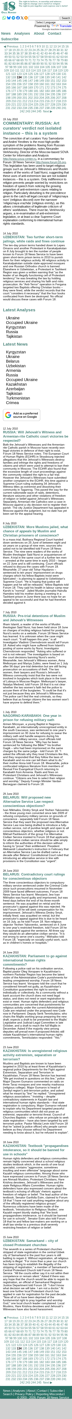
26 (42, 50)
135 (24, 77)
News (6, 33)
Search (7, 1394)
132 (8, 77)
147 (30, 80)
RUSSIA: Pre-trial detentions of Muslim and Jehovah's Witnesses (34, 618)
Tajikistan (14, 336)
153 (64, 80)
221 (13, 104)
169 (30, 87)
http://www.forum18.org (51, 162)
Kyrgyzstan (16, 327)
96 (66, 63)
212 (24, 101)
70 (26, 60)
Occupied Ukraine (22, 322)
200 (19, 97)
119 (60, 70)
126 (36, 74)
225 (36, 104)
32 (66, 50)
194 (47, 94)
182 (41, 91)
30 (58, 50)
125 (30, 74)
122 (13, 74)
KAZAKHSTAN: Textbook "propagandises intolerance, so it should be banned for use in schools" (35, 1150)
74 (42, 60)
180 (30, 91)
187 (8, 94)
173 (52, 87)
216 (47, 101)
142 (64, 77)
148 (36, 80)
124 (24, 74)
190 (24, 94)
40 (34, 53)
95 (62, 63)
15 (63, 46)
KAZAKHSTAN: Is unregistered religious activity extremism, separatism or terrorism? (35, 1055)
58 (42, 56)
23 (30, 50)
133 (13, 77)
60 (50, 56)
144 (13, 80)
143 (8, 80)
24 (34, 50)
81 (6, 63)
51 (14, 56)
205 (47, 97)
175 (64, 87)
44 (50, 53)
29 (54, 50)
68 (18, 60)
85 (22, 63)
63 (62, 56)
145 (19, 80)
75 (46, 60)
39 (30, 53)
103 (36, 67)
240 (58, 108)
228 (52, 104)
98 (10, 67)
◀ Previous (11, 46)
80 (66, 60)
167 (19, 87)
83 (14, 63)
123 (19, 74)
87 (30, 63)
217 (52, 101)
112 (22, 70)
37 (22, 53)
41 (38, 53)
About (39, 33)
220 (8, 104)
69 (22, 60)
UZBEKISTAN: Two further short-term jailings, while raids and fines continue (33, 239)
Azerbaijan (15, 389)
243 (27, 111)
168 (24, 87)
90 (42, 63)
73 (38, 60)
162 (52, 84)
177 (13, 91)
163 (58, 84)
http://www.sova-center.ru (19, 158)
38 (26, 53)
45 (54, 53)
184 (52, 91)
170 (36, 87)
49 (6, 56)
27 (46, 50)
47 (62, 53)
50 (10, 56)
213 (30, 101)
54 (26, 56)
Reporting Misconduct (50, 1394)
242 (22, 111)
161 (47, 84)
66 (10, 60)
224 (30, 104)
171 (41, 87)
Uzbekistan (16, 366)
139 (47, 77)
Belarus (12, 361)
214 (36, 101)
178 (19, 91)
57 (38, 56)
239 (52, 108)
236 (36, 108)
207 (58, 97)
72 (34, 60)
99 (14, 67)
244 (33, 111)
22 (26, 50)
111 (17, 70)
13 (55, 46)
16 (67, 46)
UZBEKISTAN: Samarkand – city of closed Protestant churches (30, 1243)
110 (12, 70)
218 (58, 101)
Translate (66, 26)
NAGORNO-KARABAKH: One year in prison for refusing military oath (32, 718)
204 (41, 97)
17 (6, 50)
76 (50, 60)
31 (62, 50)
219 (64, 101)
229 (58, 104)
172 (47, 87)
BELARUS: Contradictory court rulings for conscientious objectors (34, 876)
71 (30, 60)
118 (55, 70)
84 (18, 63)
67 (14, 60)
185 (58, 91)
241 (64, 108)
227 (47, 104)
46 (58, 53)
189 (19, 94)
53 (22, 56)
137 (36, 77)
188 (13, 94)
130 (58, 74)
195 (52, 94)
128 (47, 74)
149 (41, 80)
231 (8, 108)
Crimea (12, 402)
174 (58, 87)
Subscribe (10, 39)
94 (58, 63)
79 (62, 60)
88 (34, 63)
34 (10, 53)
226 (41, 104)
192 (36, 94)
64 (66, 56)
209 (8, 101)
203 (36, 97)
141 (58, 77)
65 (6, 60)
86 (26, 63)
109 (6, 70)
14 (59, 46)
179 (24, 91)
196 (58, 94)
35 (14, 53)
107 (58, 67)
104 (42, 67)
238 (47, 108)
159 (36, 84)
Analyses (22, 33)
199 (13, 97)
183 (47, 91)
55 (30, 56)
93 (54, 63)
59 (46, 56)
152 (58, 80)
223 (24, 104)
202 (30, 97)
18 (10, 50)
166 (13, 87)
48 (66, 53)
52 (18, 56)
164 (64, 84)
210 (13, 101)
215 (41, 101)
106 (53, 67)
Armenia (13, 370)
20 (18, 50)
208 (64, 97)
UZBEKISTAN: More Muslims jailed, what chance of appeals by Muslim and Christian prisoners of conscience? (35, 531)
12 (51, 46)
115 (38, 70)
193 (41, 94)
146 (24, 80)
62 (58, 56)
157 (24, 84)
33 (6, 53)
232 (13, 108)
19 (14, 50)
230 (64, 104)
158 (30, 84)
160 (41, 84)
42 (42, 53)
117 (49, 70)
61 (54, 56)
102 (30, 67)
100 (19, 67)
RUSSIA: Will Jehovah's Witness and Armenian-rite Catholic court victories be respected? (35, 436)
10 (43, 46)
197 (64, 94)
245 (39, 111)
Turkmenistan (18, 398)
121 (8, 74)
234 (24, 108)
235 (30, 108)
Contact (54, 33)
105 (47, 67)
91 (46, 63)
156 (19, 84)
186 (64, 91)
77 (54, 60)
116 (44, 70)
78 (58, 60)
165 (8, 87)
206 (52, 97)
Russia (12, 332)
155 (13, 84)
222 (19, 104)
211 (19, 101)
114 (33, 70)
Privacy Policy (24, 1394)
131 (64, 74)
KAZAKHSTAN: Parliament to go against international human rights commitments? (35, 960)
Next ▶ (47, 111)
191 (30, 94)
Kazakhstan (16, 384)
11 (47, 46)
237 (41, 108)
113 (28, 70)
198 (8, 97)
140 (52, 77)
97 (6, 67)
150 (47, 80)
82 (10, 63)
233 (19, 108)
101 (25, 67)
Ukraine (13, 318)
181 (36, 91)
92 (50, 63)
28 (50, 50)
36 (18, 53)
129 (52, 74)
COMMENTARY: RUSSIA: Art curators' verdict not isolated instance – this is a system (32, 128)
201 (24, 97)
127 (41, 74)
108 (64, 67)
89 (38, 63)
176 (8, 91)
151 (52, 80)
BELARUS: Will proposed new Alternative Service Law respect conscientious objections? (28, 801)
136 (30, 77)
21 (22, 50)
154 (8, 84)
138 (41, 77)
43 (46, 53)
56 (34, 56)
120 (65, 70)
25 (38, 50)
